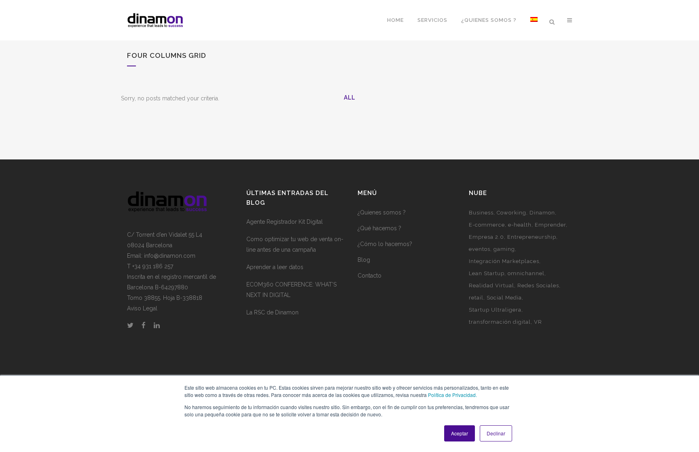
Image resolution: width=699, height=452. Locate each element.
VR (538, 322)
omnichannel (526, 273)
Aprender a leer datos (274, 267)
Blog (364, 260)
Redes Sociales (538, 285)
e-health (520, 225)
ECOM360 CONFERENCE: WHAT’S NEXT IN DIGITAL (291, 289)
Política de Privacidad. (452, 394)
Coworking (511, 213)
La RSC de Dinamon (272, 312)
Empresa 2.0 (486, 237)
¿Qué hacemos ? (379, 228)
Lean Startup (486, 273)
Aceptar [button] (459, 433)
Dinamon (542, 213)
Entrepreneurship (531, 237)
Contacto (369, 275)
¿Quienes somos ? (382, 212)
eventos (479, 249)
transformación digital (500, 322)
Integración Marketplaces (504, 261)
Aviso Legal (142, 308)
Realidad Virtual (491, 285)
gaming (504, 249)
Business (481, 213)
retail (476, 298)
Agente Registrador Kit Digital (284, 222)
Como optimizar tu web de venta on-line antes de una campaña (294, 244)
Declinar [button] (496, 433)
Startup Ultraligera (495, 310)
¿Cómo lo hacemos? (385, 244)
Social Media (504, 298)
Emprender (550, 225)
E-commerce (487, 225)
